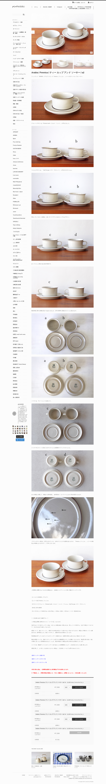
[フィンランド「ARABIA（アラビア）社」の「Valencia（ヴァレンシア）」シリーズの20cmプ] (22, 426)
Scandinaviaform (17, 215)
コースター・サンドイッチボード (19, 48)
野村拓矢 (15, 380)
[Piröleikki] (18, 7)
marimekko (16, 178)
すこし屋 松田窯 (17, 239)
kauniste (15, 168)
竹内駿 (14, 357)
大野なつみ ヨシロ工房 (18, 301)
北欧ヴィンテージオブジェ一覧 (39, 662)
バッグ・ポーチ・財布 (18, 58)
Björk (14, 138)
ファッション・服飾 (18, 62)
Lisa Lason (16, 175)
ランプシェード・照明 (18, 78)
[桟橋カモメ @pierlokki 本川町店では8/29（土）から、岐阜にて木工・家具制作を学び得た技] (24, 431)
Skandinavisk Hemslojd (19, 218)
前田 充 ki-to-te (16, 288)
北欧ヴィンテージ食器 (18, 97)
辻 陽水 (15, 377)
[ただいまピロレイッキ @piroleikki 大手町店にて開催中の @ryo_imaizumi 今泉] (13, 433)
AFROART (15, 132)
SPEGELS (15, 221)
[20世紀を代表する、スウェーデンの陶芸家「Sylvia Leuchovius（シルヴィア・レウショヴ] (17, 426)
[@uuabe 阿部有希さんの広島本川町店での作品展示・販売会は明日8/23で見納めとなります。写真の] (15, 426)
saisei (14, 211)
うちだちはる (16, 231)
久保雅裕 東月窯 (17, 281)
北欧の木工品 (16, 81)
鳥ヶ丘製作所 (16, 397)
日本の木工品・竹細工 (18, 113)
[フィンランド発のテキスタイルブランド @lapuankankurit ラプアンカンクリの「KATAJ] (13, 428)
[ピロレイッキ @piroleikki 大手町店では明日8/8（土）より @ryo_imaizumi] (26, 433)
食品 (14, 123)
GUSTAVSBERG (17, 148)
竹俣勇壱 (15, 354)
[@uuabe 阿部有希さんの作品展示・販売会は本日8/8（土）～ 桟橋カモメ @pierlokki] (24, 433)
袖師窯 (14, 374)
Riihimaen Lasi (17, 205)
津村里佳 (15, 331)
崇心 (14, 311)
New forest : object (18, 191)
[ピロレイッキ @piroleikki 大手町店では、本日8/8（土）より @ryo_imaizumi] (22, 433)
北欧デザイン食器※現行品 (19, 89)
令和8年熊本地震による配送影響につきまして (80, 8)
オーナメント (16, 28)
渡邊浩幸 (15, 337)
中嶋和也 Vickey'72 (17, 273)
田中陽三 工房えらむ (18, 344)
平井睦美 (15, 314)
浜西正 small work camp (19, 334)
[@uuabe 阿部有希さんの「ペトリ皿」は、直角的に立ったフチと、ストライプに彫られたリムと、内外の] (17, 431)
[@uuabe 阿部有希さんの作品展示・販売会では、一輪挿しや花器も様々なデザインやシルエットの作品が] (15, 428)
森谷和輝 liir (16, 327)
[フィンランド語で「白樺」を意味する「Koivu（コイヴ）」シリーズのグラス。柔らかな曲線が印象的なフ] (13, 426)
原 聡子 (15, 291)
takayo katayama (17, 228)
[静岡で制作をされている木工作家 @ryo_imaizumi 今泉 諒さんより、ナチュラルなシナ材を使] (22, 428)
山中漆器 (15, 304)
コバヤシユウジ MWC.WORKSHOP (17, 260)
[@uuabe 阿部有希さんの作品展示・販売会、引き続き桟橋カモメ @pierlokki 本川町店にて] (15, 433)
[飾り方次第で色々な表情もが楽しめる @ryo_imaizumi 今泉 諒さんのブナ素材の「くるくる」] (20, 431)
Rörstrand (15, 208)
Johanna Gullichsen (18, 161)
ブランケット (16, 70)
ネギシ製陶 (15, 267)
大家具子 (15, 297)
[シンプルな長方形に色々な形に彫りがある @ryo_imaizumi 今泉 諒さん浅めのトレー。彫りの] (17, 433)
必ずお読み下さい (38, 776)
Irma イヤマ (16, 158)
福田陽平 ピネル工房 (18, 351)
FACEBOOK (57, 776)
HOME (23, 775)
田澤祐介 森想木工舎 (18, 347)
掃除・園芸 (15, 103)
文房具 (14, 107)
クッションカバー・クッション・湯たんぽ (19, 44)
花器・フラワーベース (18, 120)
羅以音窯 (15, 361)
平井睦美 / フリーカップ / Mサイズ (83, 766)
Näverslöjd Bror (17, 188)
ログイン (92, 2)
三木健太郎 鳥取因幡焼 (18, 270)
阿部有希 (15, 387)
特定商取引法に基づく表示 (72, 775)
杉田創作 (15, 321)
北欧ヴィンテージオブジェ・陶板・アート (19, 93)
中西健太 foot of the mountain (18, 277)
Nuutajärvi (15, 195)
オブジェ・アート (17, 25)
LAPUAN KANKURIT (18, 171)
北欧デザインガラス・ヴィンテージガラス (19, 85)
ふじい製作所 (16, 242)
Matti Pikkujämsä (17, 181)
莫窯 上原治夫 (16, 367)
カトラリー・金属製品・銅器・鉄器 (19, 33)
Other (14, 198)
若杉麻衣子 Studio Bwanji (19, 364)
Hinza (14, 152)
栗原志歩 (15, 324)
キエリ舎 (15, 255)
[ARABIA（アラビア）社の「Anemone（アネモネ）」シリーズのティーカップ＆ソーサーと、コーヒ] (17, 428)
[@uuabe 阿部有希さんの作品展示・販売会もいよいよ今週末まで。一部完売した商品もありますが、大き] (20, 426)
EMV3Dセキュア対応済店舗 (84, 7)
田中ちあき (15, 341)
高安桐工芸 (15, 394)
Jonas (14, 165)
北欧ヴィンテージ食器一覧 (38, 655)
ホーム (36, 7)
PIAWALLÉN (16, 201)
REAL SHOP (66, 776)
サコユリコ (15, 263)
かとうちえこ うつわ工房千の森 (19, 235)
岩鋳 (14, 307)
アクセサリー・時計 (18, 22)
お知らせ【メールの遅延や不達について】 (82, 776)
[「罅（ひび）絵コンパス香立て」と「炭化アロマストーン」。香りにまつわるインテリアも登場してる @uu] (24, 426)
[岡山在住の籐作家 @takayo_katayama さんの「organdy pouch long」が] (15, 431)
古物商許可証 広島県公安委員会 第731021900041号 (80, 778)
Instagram (59, 7)
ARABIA (15, 135)
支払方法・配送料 (47, 7)
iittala (14, 155)
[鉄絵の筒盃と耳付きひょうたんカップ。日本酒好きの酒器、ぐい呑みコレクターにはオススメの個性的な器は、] (13, 431)
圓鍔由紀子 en (16, 294)
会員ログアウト (47, 775)
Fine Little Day (16, 142)
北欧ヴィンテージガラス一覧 (39, 659)
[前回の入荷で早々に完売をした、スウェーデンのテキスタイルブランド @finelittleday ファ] (26, 428)
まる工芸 (15, 246)
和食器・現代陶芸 (17, 100)
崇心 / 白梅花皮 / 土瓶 (36, 766)
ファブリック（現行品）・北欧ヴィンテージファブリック (19, 66)
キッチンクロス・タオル (19, 36)
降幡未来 (15, 390)
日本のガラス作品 (17, 110)
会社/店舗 (70, 7)
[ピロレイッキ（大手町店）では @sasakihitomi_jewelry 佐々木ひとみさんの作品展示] (26, 426)
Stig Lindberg (16, 225)
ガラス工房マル (17, 252)
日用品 (14, 117)
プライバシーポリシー (87, 775)
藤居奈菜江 (15, 371)
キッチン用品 (16, 39)
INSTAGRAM (48, 776)
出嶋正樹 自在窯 (17, 284)
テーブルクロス (17, 52)
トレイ (14, 55)
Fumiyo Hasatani (17, 145)
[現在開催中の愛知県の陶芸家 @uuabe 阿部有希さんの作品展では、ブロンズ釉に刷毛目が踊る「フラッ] (24, 428)
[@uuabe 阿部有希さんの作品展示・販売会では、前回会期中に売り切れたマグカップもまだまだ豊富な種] (26, 431)
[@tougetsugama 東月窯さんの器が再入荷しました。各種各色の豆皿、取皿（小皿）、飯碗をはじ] (20, 428)
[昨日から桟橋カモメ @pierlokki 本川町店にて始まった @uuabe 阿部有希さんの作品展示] (20, 433)
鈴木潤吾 (15, 384)
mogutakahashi (17, 185)
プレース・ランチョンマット (19, 74)
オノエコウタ (16, 249)
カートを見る (79, 2)
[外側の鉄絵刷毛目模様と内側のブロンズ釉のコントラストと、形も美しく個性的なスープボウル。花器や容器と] (22, 431)
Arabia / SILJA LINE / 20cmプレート (62, 766)
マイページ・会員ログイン (35, 775)
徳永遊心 (15, 317)
